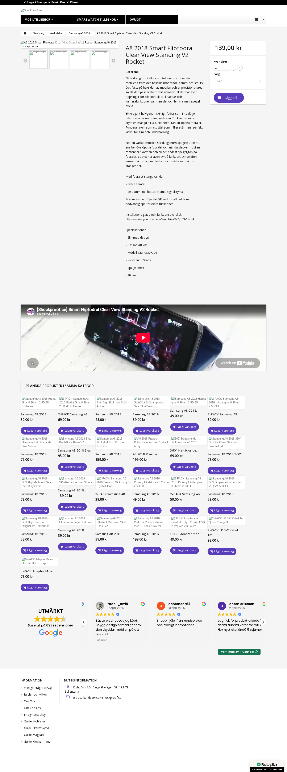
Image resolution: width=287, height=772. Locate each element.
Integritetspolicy (34, 715)
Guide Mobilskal (34, 721)
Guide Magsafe (34, 735)
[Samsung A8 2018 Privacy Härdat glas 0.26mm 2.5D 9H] (151, 482)
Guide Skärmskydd (36, 728)
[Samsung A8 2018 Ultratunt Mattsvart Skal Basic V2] (114, 522)
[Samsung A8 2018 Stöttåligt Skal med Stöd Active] (114, 403)
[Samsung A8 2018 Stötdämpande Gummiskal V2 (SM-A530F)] (226, 482)
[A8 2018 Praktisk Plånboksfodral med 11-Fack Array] (151, 442)
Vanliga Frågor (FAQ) (37, 688)
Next (113, 60)
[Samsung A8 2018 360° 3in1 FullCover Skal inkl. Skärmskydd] (226, 442)
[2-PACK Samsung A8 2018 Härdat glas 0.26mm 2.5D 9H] (226, 403)
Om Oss (29, 701)
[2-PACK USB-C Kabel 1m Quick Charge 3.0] (226, 520)
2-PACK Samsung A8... (74, 414)
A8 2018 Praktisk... (146, 454)
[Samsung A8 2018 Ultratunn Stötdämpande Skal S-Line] (39, 442)
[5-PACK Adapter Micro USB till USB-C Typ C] (39, 561)
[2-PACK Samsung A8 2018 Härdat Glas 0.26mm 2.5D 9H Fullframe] (76, 403)
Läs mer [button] (93, 640)
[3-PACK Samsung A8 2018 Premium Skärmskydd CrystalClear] (114, 482)
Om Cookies (32, 708)
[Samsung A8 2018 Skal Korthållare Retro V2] (76, 441)
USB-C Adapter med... (185, 534)
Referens (132, 72)
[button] (263, 622)
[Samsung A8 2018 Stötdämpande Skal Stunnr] (76, 480)
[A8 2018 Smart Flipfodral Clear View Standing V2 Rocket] (38, 60)
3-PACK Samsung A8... (111, 494)
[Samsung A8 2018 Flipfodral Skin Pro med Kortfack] (114, 442)
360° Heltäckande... (184, 450)
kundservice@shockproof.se (102, 698)
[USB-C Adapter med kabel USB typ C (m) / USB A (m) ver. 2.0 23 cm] (189, 522)
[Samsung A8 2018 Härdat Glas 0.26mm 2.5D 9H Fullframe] (39, 403)
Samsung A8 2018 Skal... (75, 450)
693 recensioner (59, 625)
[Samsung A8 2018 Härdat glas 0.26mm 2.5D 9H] (189, 401)
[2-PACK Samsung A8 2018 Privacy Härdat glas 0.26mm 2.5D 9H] (189, 482)
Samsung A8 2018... (35, 414)
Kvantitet (220, 61)
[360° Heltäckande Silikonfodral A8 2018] (189, 441)
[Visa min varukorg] (259, 19)
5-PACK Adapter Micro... (38, 571)
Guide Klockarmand (36, 741)
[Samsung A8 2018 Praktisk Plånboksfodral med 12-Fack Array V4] (151, 522)
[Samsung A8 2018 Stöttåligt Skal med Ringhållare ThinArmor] (39, 522)
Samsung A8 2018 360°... (226, 454)
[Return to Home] (25, 33)
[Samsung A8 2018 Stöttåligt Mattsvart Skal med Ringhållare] (39, 482)
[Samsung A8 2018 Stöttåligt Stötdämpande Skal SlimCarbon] (151, 403)
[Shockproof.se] (31, 10)
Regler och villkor (35, 694)
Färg (217, 74)
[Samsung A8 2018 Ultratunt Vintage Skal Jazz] (76, 520)
